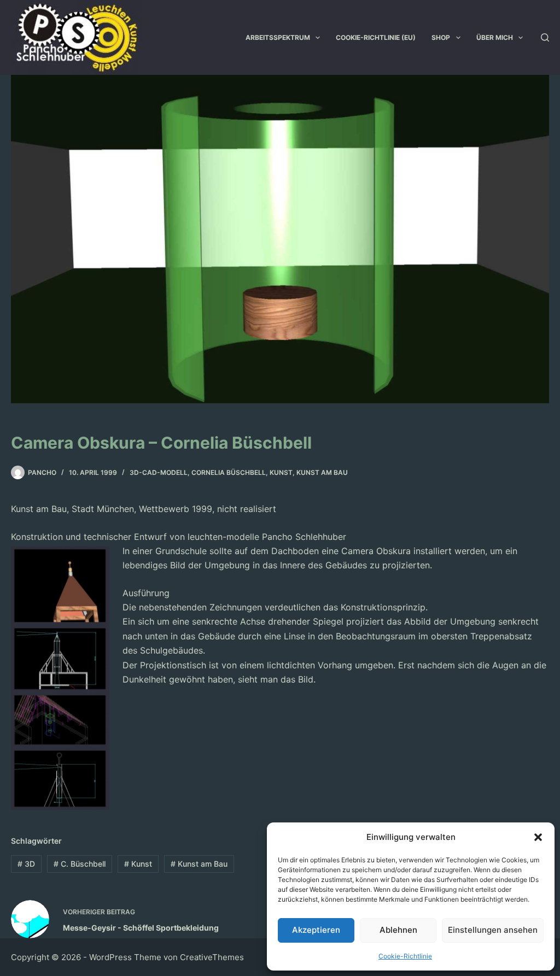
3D (26, 863)
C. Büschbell (80, 863)
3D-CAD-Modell (159, 472)
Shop (440, 37)
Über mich (494, 37)
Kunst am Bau (322, 472)
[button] (538, 837)
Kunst (281, 472)
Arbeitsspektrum (278, 37)
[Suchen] (545, 37)
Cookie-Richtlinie (405, 956)
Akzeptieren (316, 930)
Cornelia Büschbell (228, 472)
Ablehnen (398, 930)
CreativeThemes (212, 957)
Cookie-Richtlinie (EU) (376, 37)
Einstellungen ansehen (493, 930)
